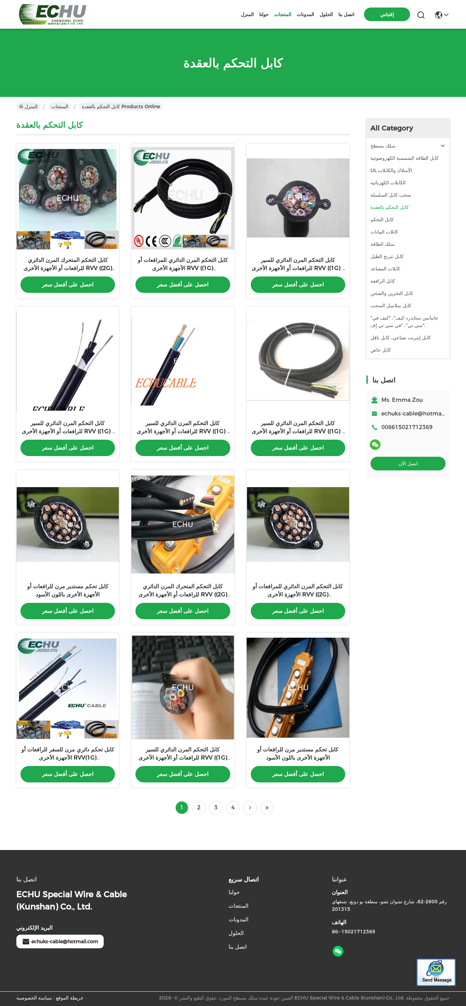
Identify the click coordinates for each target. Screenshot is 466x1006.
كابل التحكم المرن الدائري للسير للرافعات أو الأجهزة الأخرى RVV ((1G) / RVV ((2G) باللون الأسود (298, 268)
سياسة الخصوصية (34, 998)
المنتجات (282, 14)
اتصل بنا (346, 14)
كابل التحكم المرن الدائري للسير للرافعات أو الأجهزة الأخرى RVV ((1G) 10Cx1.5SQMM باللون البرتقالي (183, 757)
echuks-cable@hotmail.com (64, 941)
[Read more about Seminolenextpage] (250, 808)
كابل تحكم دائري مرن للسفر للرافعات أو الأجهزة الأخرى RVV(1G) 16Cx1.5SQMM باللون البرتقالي (67, 757)
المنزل (247, 14)
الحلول (326, 14)
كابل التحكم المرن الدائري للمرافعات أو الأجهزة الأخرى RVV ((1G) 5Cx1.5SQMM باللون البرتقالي (183, 268)
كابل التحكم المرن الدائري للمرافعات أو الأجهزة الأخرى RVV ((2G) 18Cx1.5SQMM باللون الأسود (298, 594)
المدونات (305, 14)
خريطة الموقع (70, 998)
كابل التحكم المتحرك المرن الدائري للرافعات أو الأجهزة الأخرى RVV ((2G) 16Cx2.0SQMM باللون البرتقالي (183, 594)
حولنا (264, 14)
